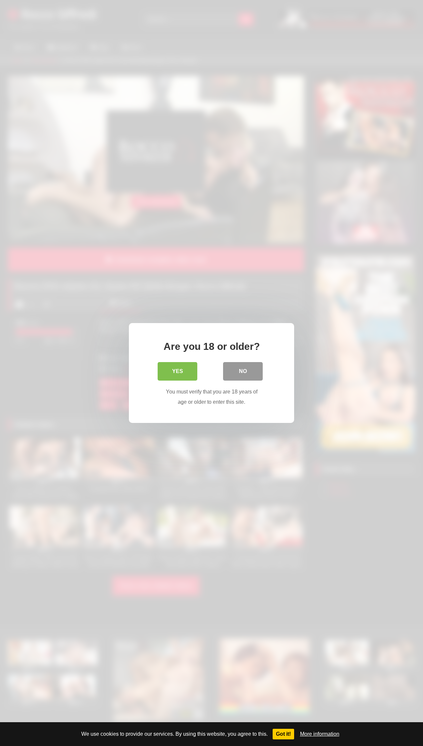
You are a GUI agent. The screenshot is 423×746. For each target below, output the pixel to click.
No (243, 371)
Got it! (283, 734)
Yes (177, 371)
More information (319, 734)
